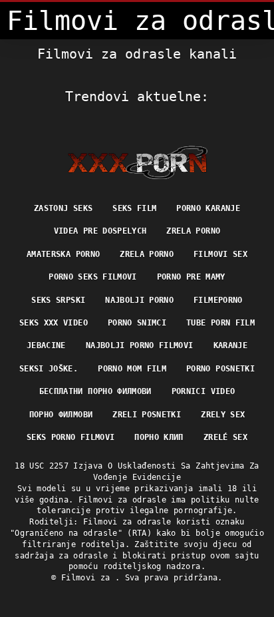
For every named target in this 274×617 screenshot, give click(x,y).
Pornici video (203, 391)
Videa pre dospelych (100, 231)
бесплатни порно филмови (95, 391)
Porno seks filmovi (92, 277)
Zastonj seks (63, 208)
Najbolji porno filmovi (140, 345)
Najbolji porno (139, 300)
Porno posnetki (220, 368)
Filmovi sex (220, 254)
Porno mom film (132, 368)
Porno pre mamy (191, 277)
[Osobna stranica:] (137, 162)
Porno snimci (137, 322)
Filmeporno (218, 300)
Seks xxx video (53, 322)
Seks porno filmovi (70, 437)
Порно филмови (61, 414)
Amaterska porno (63, 254)
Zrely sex (223, 414)
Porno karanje (208, 208)
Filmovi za (88, 577)
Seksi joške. (48, 368)
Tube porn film (220, 322)
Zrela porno (193, 231)
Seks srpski (58, 300)
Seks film (134, 208)
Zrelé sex (225, 437)
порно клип (159, 437)
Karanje (230, 345)
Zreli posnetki (146, 414)
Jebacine (46, 345)
